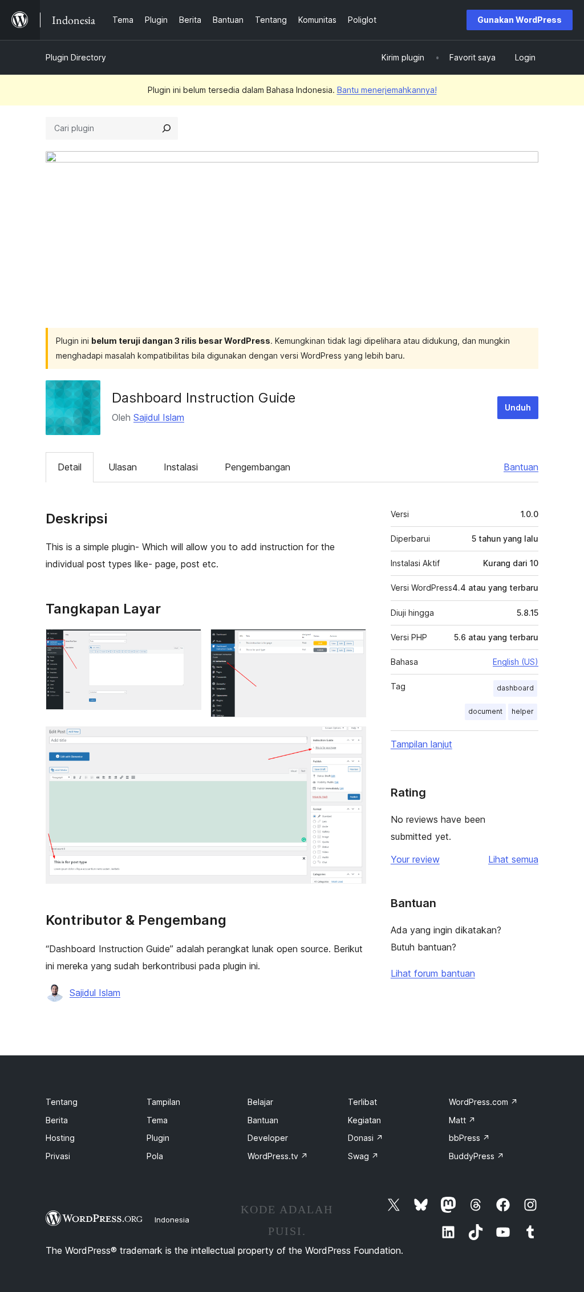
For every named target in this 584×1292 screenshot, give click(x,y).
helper (523, 711)
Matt (462, 1120)
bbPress (469, 1138)
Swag (363, 1156)
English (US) (515, 662)
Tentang (62, 1102)
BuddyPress (476, 1156)
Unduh (518, 407)
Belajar (260, 1102)
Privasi (58, 1156)
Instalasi (181, 467)
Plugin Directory (76, 57)
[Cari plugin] (166, 128)
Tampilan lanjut (421, 744)
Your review (415, 859)
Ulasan (122, 467)
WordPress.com (483, 1102)
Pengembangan (257, 467)
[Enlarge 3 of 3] (350, 741)
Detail (70, 467)
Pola (155, 1156)
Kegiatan (364, 1120)
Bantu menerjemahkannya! (387, 90)
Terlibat (362, 1102)
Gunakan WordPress (519, 20)
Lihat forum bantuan (433, 973)
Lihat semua (513, 859)
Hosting (60, 1138)
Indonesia (172, 1219)
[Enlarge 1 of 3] (186, 644)
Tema (157, 1120)
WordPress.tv (278, 1156)
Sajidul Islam (158, 417)
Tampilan (163, 1102)
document (485, 711)
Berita (57, 1120)
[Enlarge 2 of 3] (350, 644)
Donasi (365, 1138)
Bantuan (521, 467)
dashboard (515, 688)
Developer (268, 1138)
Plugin (158, 1138)
